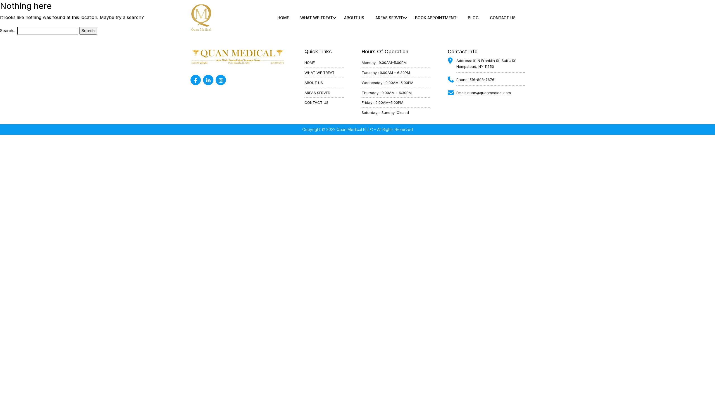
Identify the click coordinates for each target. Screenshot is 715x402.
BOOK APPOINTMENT (436, 17)
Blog (473, 17)
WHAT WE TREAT (319, 72)
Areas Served (389, 17)
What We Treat (316, 17)
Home (283, 17)
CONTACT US (503, 17)
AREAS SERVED (317, 92)
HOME (309, 62)
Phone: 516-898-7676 (475, 79)
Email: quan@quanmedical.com (483, 92)
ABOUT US (354, 17)
